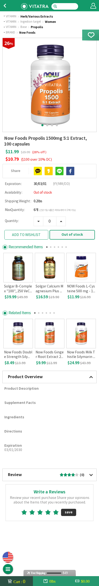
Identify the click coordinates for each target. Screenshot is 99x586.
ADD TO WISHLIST (26, 235)
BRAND (10, 32)
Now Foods (27, 32)
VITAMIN (11, 16)
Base (23, 27)
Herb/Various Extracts (36, 16)
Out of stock (72, 235)
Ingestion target (30, 21)
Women (50, 21)
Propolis (37, 27)
